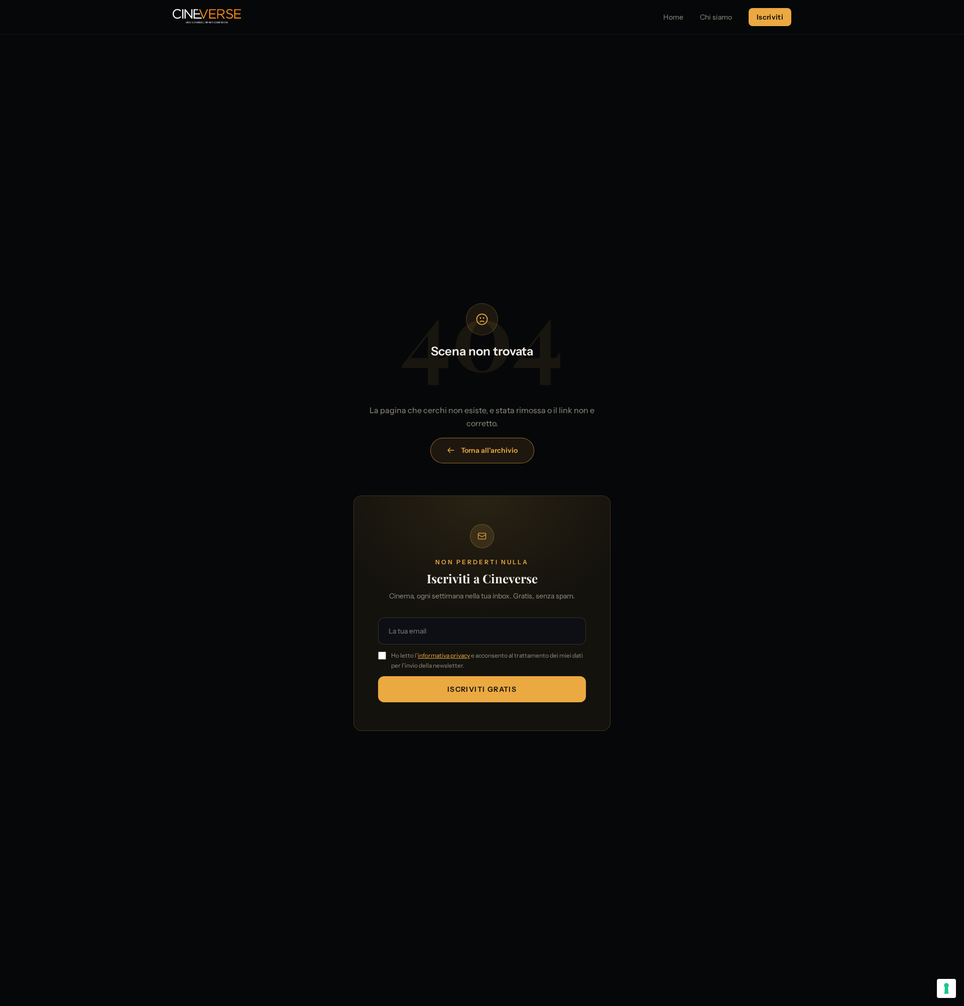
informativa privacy (444, 655)
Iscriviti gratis (482, 689)
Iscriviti (770, 17)
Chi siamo (716, 17)
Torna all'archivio (489, 450)
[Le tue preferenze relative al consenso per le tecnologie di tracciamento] (946, 988)
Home (673, 17)
